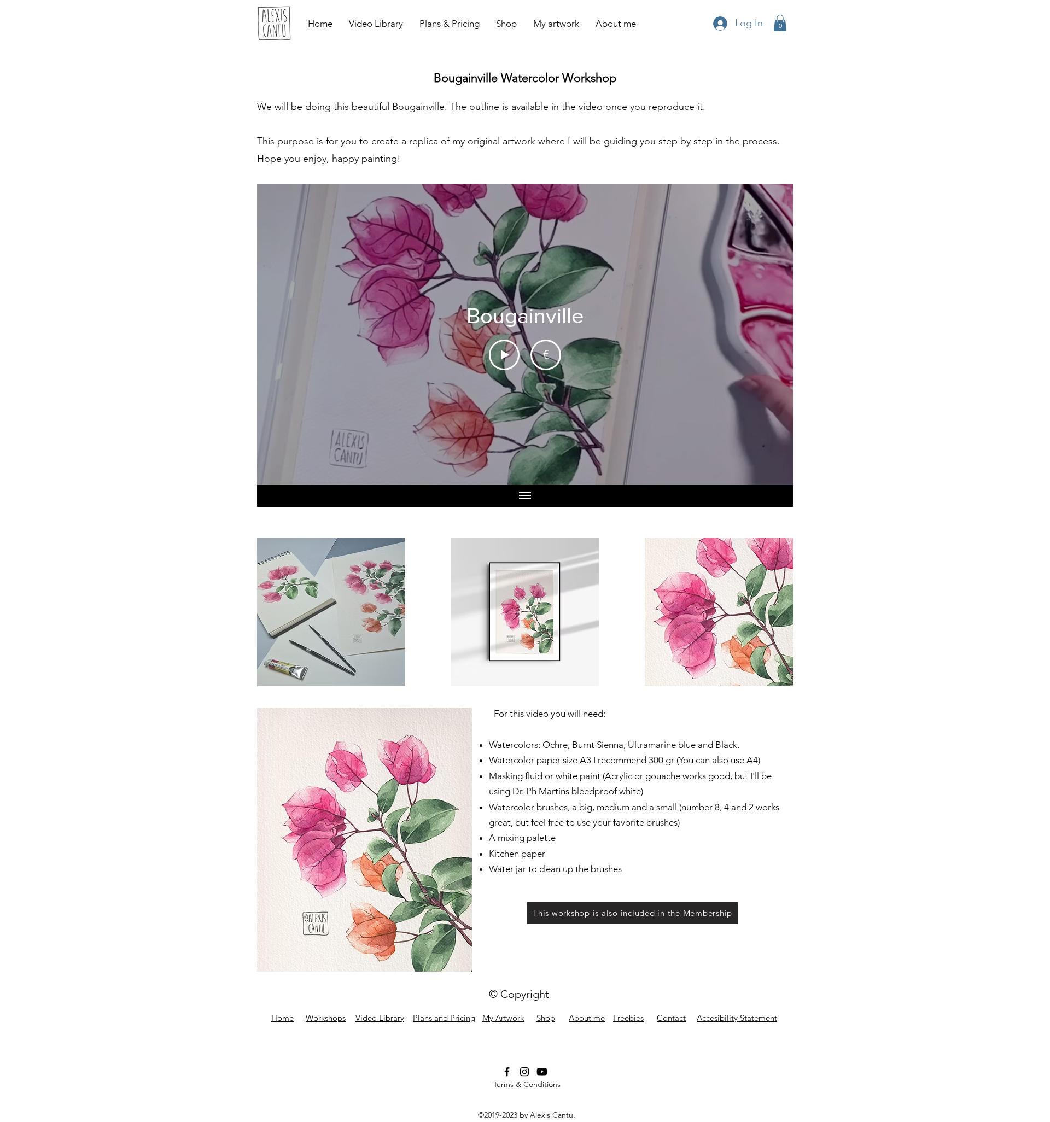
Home (282, 1018)
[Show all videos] (525, 496)
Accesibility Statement (737, 1018)
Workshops (326, 1018)
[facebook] (507, 1072)
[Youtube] (542, 1072)
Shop (545, 1018)
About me (587, 1018)
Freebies (628, 1018)
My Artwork (503, 1018)
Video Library (379, 1018)
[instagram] (524, 1072)
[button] (780, 23)
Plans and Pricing (444, 1018)
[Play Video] (504, 355)
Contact (671, 1018)
